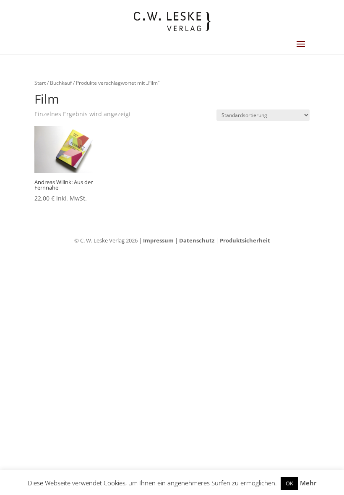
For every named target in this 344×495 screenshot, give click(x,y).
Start (40, 82)
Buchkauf (61, 82)
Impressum (158, 240)
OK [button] (289, 483)
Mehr (308, 483)
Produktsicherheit (245, 240)
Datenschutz (196, 240)
